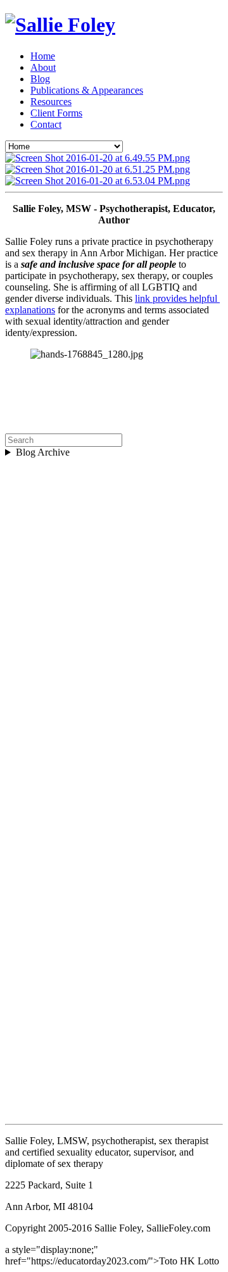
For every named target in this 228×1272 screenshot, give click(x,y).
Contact (45, 124)
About (43, 67)
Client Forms (56, 113)
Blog (40, 78)
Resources (51, 101)
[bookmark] (60, 24)
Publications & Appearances (86, 90)
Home (42, 56)
